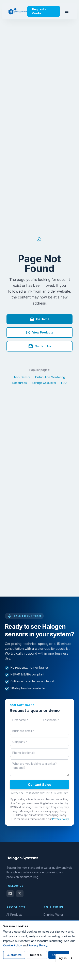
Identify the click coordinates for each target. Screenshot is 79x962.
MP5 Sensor (22, 377)
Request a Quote (39, 11)
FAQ (64, 382)
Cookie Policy (12, 945)
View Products (39, 332)
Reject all (36, 955)
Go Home (39, 319)
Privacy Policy (60, 819)
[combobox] (65, 958)
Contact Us (39, 346)
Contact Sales (39, 785)
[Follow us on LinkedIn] (10, 893)
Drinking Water (53, 914)
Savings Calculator (44, 382)
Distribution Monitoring (50, 377)
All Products (14, 914)
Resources (19, 382)
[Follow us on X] (19, 893)
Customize (14, 955)
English (62, 958)
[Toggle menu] (66, 11)
